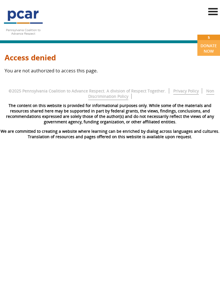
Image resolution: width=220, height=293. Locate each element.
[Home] (23, 37)
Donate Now (209, 44)
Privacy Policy (186, 91)
